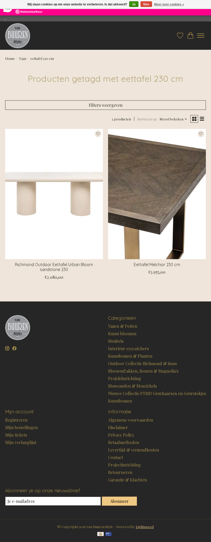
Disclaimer (118, 427)
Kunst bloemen (122, 333)
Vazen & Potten (122, 326)
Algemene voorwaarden (130, 420)
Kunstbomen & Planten (130, 356)
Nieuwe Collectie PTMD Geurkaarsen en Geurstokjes (157, 393)
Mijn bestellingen (21, 427)
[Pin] (108, 534)
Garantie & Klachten (127, 479)
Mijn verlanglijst (20, 442)
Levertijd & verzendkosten (133, 450)
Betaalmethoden (123, 442)
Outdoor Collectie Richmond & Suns (142, 363)
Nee (146, 4)
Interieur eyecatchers (128, 348)
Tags (23, 58)
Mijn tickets (16, 435)
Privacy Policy (121, 435)
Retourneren (120, 472)
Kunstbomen (120, 401)
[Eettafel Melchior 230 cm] (157, 194)
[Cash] (100, 534)
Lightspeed (145, 526)
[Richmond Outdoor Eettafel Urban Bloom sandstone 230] (54, 194)
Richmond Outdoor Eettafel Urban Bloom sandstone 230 (54, 267)
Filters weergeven (105, 105)
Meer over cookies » (169, 4)
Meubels (116, 341)
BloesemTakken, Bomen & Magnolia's (143, 371)
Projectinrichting (124, 464)
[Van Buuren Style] (17, 35)
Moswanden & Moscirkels (132, 386)
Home (10, 58)
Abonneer (119, 501)
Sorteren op (147, 119)
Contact (115, 457)
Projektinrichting (124, 378)
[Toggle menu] (201, 35)
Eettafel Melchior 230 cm (157, 264)
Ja (134, 4)
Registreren (16, 420)
